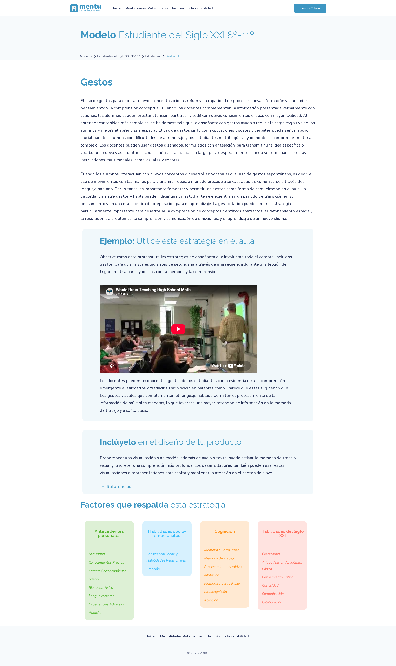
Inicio (117, 8)
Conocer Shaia (310, 8)
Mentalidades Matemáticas (146, 8)
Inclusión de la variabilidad (192, 8)
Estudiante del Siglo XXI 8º (167, 35)
